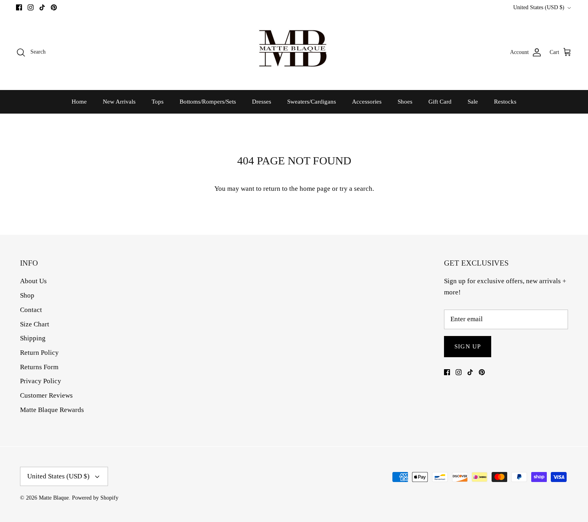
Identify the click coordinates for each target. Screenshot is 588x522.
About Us (33, 281)
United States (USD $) (538, 7)
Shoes (405, 101)
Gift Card (440, 101)
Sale (473, 101)
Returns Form (39, 367)
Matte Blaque (54, 498)
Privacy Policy (40, 381)
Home (79, 101)
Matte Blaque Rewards (52, 410)
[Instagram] (31, 7)
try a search (356, 188)
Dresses (261, 101)
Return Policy (39, 352)
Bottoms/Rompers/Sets (208, 101)
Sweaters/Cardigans (311, 101)
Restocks (505, 101)
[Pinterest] (54, 7)
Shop (27, 295)
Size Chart (34, 324)
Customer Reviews (46, 395)
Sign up (467, 346)
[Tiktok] (42, 7)
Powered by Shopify (95, 498)
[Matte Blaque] (294, 52)
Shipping (33, 338)
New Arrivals (119, 101)
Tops (158, 101)
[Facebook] (19, 7)
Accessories (367, 101)
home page (315, 188)
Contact (31, 310)
